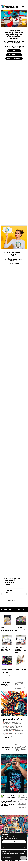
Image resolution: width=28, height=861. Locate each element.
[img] (14, 584)
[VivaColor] (9, 7)
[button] (19, 7)
